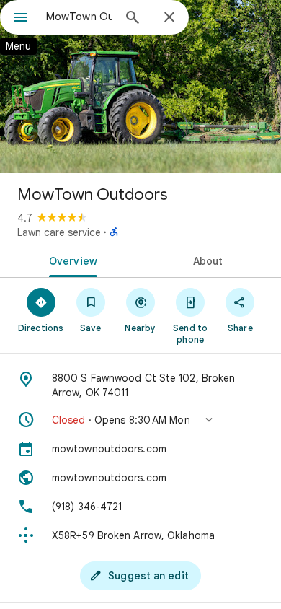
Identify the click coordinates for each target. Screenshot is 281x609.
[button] (140, 420)
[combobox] (79, 16)
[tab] (70, 259)
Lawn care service (59, 232)
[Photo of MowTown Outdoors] (140, 86)
